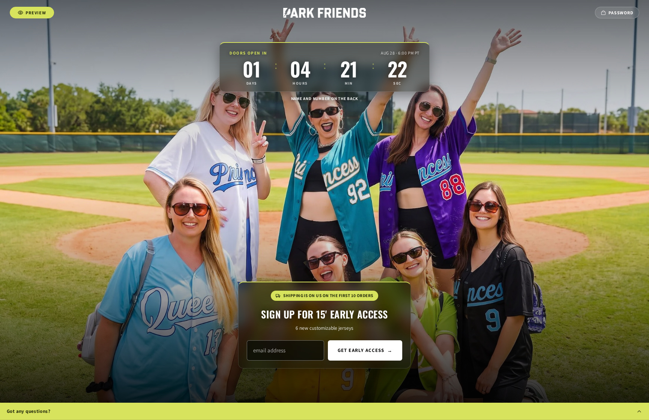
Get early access (365, 350)
